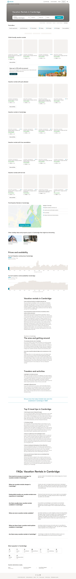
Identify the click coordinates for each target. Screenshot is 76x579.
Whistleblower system (54, 577)
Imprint (35, 577)
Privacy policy (41, 577)
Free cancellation (65, 28)
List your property (54, 1)
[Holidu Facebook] (40, 575)
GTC (37, 577)
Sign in (59, 1)
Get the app (47, 1)
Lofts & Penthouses (23, 28)
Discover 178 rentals (24, 225)
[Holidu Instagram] (36, 575)
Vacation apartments (13, 28)
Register (63, 1)
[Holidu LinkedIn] (38, 575)
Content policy (47, 577)
